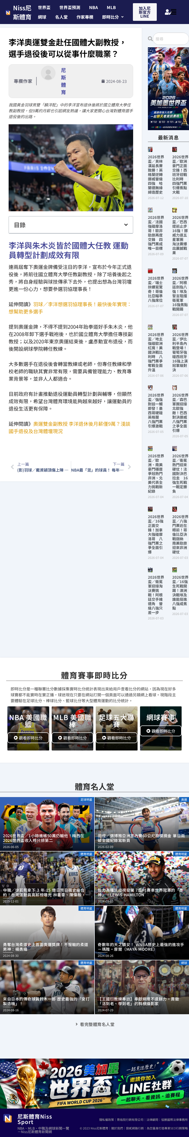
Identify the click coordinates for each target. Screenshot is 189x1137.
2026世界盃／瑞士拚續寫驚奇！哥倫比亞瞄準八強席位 (156, 289)
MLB (111, 7)
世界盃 (44, 7)
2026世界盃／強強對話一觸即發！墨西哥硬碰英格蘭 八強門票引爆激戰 (156, 410)
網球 (42, 17)
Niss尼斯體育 (22, 12)
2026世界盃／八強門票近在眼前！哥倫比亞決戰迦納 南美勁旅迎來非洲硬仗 (180, 534)
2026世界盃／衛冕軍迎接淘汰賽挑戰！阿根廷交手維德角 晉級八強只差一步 (156, 595)
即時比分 (110, 17)
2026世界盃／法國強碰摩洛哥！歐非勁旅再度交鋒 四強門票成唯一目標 (156, 233)
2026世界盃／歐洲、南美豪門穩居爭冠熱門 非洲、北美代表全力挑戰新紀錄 (157, 473)
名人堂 (61, 17)
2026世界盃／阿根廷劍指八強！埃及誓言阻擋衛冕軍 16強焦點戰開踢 (180, 293)
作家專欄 (85, 17)
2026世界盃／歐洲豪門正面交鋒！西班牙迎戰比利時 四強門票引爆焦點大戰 (180, 174)
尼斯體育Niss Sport (34, 1118)
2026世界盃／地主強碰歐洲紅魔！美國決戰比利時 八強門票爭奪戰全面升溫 (156, 352)
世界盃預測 (69, 7)
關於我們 (117, 1128)
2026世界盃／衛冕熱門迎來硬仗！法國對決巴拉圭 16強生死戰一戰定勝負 (180, 473)
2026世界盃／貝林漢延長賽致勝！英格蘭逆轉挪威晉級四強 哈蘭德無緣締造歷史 (156, 174)
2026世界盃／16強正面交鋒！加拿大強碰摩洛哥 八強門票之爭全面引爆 (156, 534)
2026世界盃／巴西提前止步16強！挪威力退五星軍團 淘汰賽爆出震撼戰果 (180, 235)
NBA (93, 7)
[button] (113, 17)
